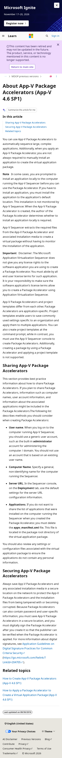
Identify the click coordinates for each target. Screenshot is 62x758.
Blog (47, 739)
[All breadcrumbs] (5, 76)
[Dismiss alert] (56, 5)
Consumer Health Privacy (16, 748)
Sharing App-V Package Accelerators (25, 122)
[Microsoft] (31, 36)
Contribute (9, 743)
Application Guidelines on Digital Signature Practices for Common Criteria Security (28, 648)
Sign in (55, 35)
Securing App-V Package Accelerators (26, 126)
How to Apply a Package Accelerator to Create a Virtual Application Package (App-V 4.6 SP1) (30, 695)
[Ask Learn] (51, 76)
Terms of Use (44, 748)
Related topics (13, 131)
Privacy (22, 743)
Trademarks (9, 753)
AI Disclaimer (10, 739)
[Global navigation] (3, 36)
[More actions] (56, 76)
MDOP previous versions (25, 76)
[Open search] (47, 36)
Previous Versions (31, 739)
